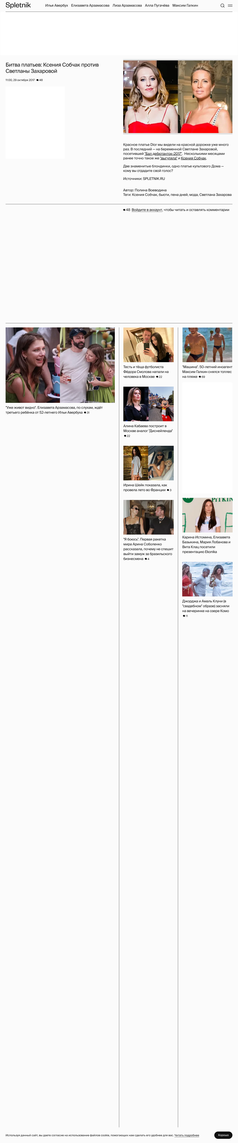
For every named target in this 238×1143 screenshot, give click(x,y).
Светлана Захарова (215, 195)
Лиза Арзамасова (127, 5)
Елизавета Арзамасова (90, 5)
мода (193, 195)
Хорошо (223, 1135)
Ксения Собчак (193, 158)
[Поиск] (222, 5)
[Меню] (230, 5)
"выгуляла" (168, 158)
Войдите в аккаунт (147, 210)
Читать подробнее (186, 1135)
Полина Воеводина (151, 190)
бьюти (164, 195)
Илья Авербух (56, 5)
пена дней (179, 195)
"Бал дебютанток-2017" (163, 154)
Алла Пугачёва (157, 5)
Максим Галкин (185, 5)
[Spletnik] (18, 5)
